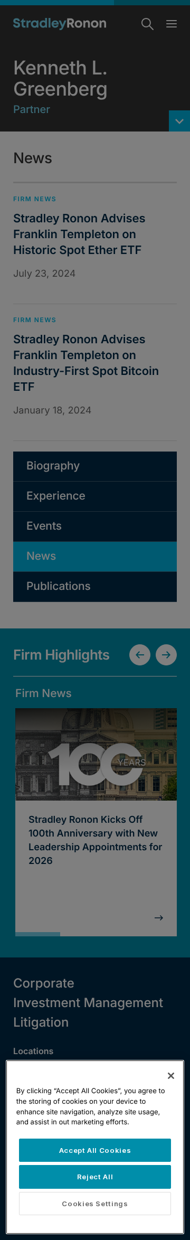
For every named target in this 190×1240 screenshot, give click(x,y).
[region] (95, 1147)
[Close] (171, 1075)
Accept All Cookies (95, 1150)
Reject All (95, 1176)
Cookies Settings (95, 1203)
